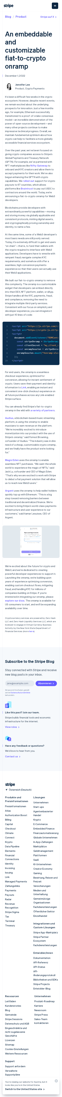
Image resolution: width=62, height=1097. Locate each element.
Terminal (10, 921)
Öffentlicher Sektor (44, 911)
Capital (9, 824)
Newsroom (40, 1010)
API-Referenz (40, 962)
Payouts (9, 894)
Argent (9, 490)
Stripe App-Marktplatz (45, 932)
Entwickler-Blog (42, 988)
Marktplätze (40, 846)
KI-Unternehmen (42, 864)
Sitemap (9, 1044)
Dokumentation (42, 957)
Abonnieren (45, 683)
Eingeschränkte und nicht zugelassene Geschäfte (16, 1031)
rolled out (28, 180)
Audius (9, 418)
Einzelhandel (40, 915)
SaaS (36, 859)
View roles (11, 726)
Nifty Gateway (39, 165)
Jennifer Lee (22, 84)
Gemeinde (11, 1014)
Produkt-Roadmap (44, 1001)
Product (21, 16)
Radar (8, 899)
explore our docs (14, 600)
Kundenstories (13, 1005)
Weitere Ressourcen (16, 1053)
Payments (10, 890)
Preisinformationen (15, 806)
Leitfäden (10, 1001)
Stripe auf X (47, 16)
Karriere (38, 1005)
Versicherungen (42, 885)
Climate (9, 833)
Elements (10, 850)
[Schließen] (55, 1082)
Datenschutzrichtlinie (20, 693)
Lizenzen (10, 1040)
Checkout (10, 828)
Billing (8, 819)
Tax (7, 916)
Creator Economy (43, 868)
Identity (9, 863)
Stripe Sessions (13, 1019)
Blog (8, 16)
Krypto (9, 842)
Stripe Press (41, 1014)
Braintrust (27, 188)
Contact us (11, 756)
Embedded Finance (44, 828)
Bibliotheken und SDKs (45, 979)
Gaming (37, 873)
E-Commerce (40, 824)
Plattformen (40, 855)
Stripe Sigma (12, 912)
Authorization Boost (16, 815)
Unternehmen (40, 802)
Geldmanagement (43, 850)
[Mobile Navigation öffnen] (55, 6)
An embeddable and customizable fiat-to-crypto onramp (28, 49)
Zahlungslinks (12, 885)
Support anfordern (15, 1066)
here (31, 631)
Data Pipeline (12, 846)
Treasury (10, 925)
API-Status (39, 966)
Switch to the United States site (23, 1089)
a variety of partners (43, 410)
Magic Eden (12, 460)
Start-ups (38, 806)
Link (23, 387)
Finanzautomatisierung (46, 833)
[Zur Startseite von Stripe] (8, 785)
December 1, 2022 (15, 75)
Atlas (8, 810)
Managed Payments (16, 881)
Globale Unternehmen (45, 837)
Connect (9, 837)
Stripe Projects (41, 984)
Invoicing (10, 868)
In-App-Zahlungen (43, 842)
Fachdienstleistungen (45, 907)
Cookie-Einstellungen (17, 1049)
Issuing (9, 872)
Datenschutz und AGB (17, 1023)
